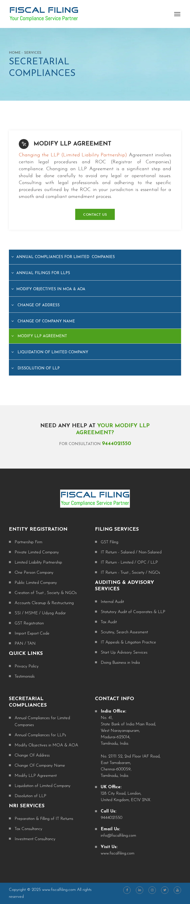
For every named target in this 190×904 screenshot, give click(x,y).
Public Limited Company (36, 583)
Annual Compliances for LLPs (40, 735)
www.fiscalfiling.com (117, 853)
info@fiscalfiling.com (118, 835)
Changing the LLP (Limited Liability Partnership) (73, 155)
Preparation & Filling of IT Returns (44, 819)
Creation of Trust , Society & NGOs (46, 593)
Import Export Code (32, 633)
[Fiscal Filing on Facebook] (127, 890)
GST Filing (109, 542)
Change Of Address (38, 305)
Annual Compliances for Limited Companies (65, 257)
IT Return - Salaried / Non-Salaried (131, 552)
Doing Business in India (120, 663)
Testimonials (25, 676)
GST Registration (29, 623)
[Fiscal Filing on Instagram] (152, 890)
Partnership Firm (28, 542)
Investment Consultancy (35, 839)
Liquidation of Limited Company (52, 352)
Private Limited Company (37, 552)
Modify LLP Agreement (72, 144)
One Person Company (34, 573)
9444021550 (116, 444)
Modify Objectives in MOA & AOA (50, 289)
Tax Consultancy (28, 829)
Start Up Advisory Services (124, 652)
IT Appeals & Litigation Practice (128, 642)
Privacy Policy (27, 666)
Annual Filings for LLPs (43, 273)
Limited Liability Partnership (38, 562)
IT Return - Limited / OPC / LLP (129, 562)
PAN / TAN (25, 644)
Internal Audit (112, 602)
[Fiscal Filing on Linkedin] (139, 890)
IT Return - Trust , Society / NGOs (130, 573)
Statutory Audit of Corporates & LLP (133, 612)
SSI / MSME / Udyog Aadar (40, 613)
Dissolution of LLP (38, 368)
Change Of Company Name (45, 321)
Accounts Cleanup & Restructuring (44, 603)
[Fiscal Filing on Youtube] (177, 890)
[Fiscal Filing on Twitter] (164, 890)
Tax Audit (109, 622)
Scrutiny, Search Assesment (124, 632)
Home (15, 53)
